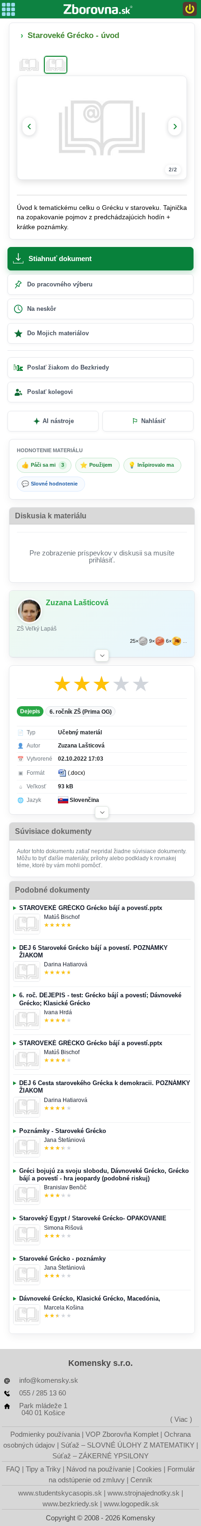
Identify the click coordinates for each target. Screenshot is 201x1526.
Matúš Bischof (61, 917)
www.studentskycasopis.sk (60, 1493)
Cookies (149, 1469)
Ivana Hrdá (58, 1012)
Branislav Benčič (65, 1187)
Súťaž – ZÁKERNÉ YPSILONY (100, 1456)
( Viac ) (181, 1419)
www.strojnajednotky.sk (143, 1493)
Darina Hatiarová (65, 964)
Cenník (141, 1480)
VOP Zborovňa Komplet (122, 1434)
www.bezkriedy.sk (70, 1504)
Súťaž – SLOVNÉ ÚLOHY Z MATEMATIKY (127, 1445)
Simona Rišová (63, 1228)
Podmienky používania (45, 1434)
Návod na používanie (98, 1469)
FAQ (13, 1469)
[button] (102, 655)
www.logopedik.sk (131, 1504)
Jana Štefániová (64, 1140)
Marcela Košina (64, 1307)
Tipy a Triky (43, 1469)
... (185, 641)
